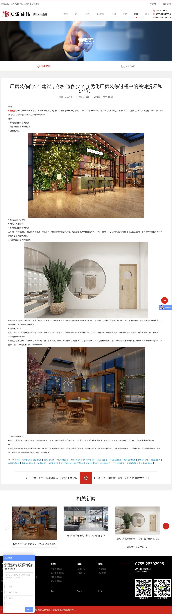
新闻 (136, 13)
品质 (114, 13)
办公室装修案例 (57, 573)
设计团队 (81, 569)
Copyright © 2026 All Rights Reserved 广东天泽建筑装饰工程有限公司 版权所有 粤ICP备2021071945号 (38, 610)
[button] (166, 526)
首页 (66, 13)
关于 (77, 13)
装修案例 (101, 13)
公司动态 (102, 573)
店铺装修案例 (56, 581)
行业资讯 (102, 569)
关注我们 (153, 3)
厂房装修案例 (56, 569)
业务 (88, 13)
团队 (125, 13)
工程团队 (81, 573)
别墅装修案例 (56, 577)
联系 (147, 13)
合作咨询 (167, 3)
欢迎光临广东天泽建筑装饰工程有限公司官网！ (21, 3)
